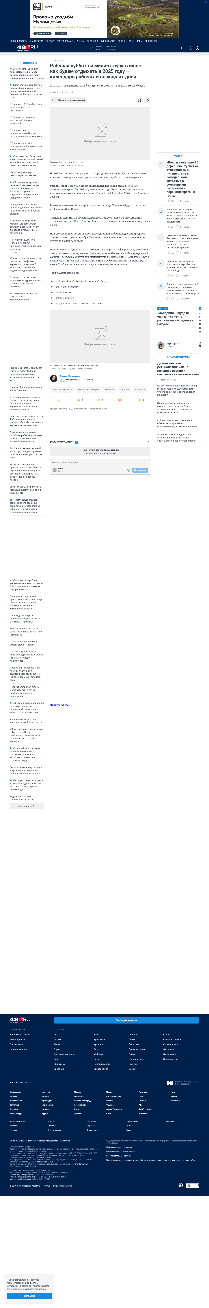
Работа (132, 1054)
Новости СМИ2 (59, 704)
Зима (96, 1034)
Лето (96, 1049)
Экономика (169, 1054)
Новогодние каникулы (88, 389)
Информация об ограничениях (119, 1147)
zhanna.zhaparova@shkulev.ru (22, 1175)
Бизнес (58, 1039)
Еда (56, 1059)
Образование (101, 1069)
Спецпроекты (170, 1059)
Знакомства (36, 41)
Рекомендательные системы (118, 1156)
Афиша (81, 41)
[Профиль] (197, 48)
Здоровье (59, 1069)
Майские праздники (62, 389)
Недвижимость (18, 41)
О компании (16, 1044)
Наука (97, 1059)
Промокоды (151, 41)
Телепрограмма (66, 41)
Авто (56, 1034)
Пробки (122, 41)
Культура (98, 1044)
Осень (132, 1039)
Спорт (166, 1034)
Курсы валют (108, 41)
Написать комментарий (72, 100)
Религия (133, 1064)
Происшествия (137, 1049)
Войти (60, 471)
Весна (57, 1044)
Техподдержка (17, 1039)
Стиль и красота (172, 1039)
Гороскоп (92, 41)
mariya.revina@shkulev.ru (20, 1179)
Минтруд (125, 389)
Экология (168, 1049)
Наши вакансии (18, 1049)
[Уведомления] (190, 48)
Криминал (99, 1039)
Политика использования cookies (121, 1152)
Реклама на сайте (19, 1034)
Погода (50, 41)
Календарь (140, 389)
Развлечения (136, 1059)
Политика (134, 1044)
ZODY (131, 41)
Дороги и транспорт (64, 1054)
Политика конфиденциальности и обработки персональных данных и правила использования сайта (150, 1160)
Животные (59, 1064)
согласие (17, 1289)
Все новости (27, 63)
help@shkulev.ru (29, 1166)
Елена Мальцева (70, 376)
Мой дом (98, 1054)
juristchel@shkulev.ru (79, 1164)
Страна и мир (170, 1044)
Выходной (109, 389)
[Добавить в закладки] (139, 100)
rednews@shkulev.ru (45, 1162)
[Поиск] (183, 48)
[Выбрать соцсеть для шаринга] (147, 100)
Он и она (133, 1034)
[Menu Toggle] (11, 48)
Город (57, 1049)
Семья (132, 1069)
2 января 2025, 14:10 (59, 92)
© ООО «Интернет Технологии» (58, 1186)
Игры (139, 41)
